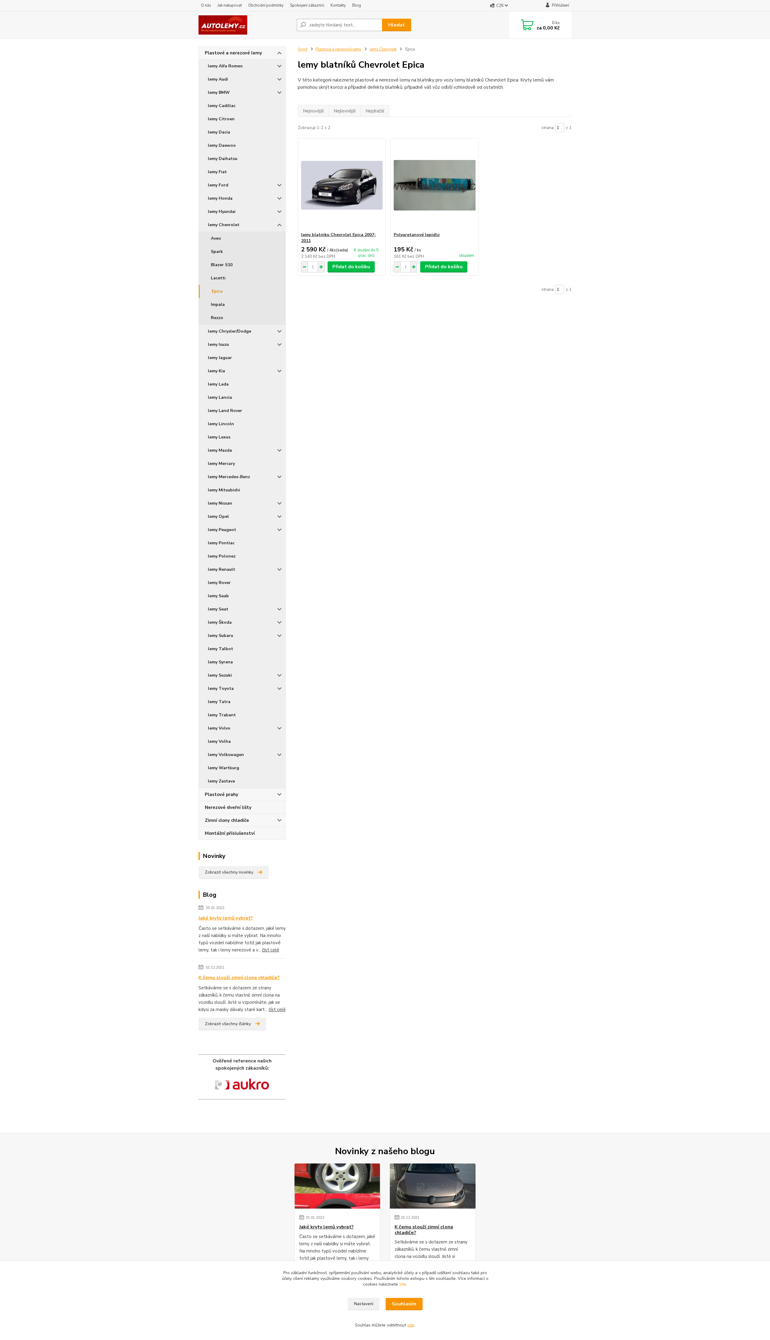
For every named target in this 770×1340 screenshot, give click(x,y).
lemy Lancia (220, 397)
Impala (218, 304)
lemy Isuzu (218, 344)
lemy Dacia (219, 132)
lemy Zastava (221, 781)
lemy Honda (220, 198)
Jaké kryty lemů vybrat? (226, 918)
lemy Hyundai (222, 211)
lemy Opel (218, 516)
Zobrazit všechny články (228, 1024)
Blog (356, 5)
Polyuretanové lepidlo (417, 235)
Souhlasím (404, 1304)
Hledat (396, 25)
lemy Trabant (222, 715)
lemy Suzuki (220, 675)
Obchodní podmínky (266, 5)
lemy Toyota (221, 688)
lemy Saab (218, 596)
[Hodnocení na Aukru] (242, 1085)
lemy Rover (219, 582)
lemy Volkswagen (226, 755)
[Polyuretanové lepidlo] (434, 185)
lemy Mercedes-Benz (229, 477)
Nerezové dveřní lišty (228, 807)
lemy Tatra (219, 702)
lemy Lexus (219, 437)
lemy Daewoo (222, 145)
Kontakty (338, 5)
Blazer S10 (222, 265)
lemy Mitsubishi (224, 490)
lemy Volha (219, 741)
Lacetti (218, 278)
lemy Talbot (220, 649)
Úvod (302, 49)
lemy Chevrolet (223, 225)
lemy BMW (219, 92)
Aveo (216, 238)
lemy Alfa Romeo (225, 66)
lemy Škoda (220, 622)
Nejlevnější (345, 111)
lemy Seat (218, 609)
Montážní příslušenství (230, 833)
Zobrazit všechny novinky (229, 872)
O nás (206, 5)
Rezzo (217, 318)
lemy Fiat (217, 172)
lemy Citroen (221, 119)
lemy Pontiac (221, 543)
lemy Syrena (220, 662)
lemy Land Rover (225, 410)
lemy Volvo (219, 728)
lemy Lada (218, 384)
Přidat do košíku (351, 266)
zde (402, 1284)
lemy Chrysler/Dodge (229, 331)
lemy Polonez (222, 556)
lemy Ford (218, 185)
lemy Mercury (221, 463)
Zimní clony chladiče (227, 820)
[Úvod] (245, 25)
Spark (217, 251)
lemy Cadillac (222, 106)
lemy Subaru (220, 635)
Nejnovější (313, 111)
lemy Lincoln (221, 424)
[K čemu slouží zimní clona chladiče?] (433, 1186)
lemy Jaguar (220, 358)
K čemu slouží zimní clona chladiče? (239, 977)
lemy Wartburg (223, 768)
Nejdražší (374, 111)
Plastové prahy (221, 794)
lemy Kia (216, 371)
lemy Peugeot (222, 530)
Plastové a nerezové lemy (233, 53)
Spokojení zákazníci (307, 5)
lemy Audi (218, 79)
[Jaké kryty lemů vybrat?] (337, 1186)
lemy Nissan (220, 503)
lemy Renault (221, 569)
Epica (217, 291)
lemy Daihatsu (222, 158)
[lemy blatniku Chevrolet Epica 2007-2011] (342, 185)
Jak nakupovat (229, 5)
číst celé (270, 950)
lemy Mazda (220, 450)
